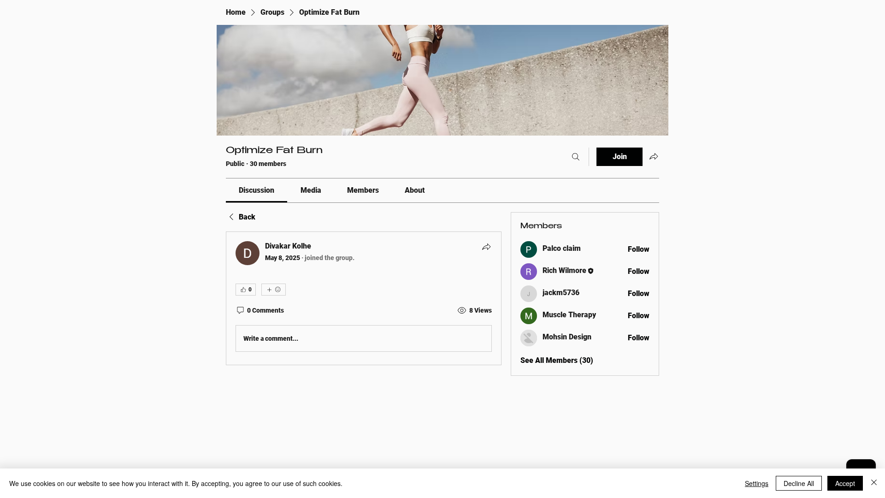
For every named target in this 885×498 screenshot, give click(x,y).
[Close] (873, 483)
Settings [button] (756, 483)
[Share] (486, 246)
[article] (364, 298)
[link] (256, 190)
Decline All (799, 483)
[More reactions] (273, 290)
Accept (845, 483)
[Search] (575, 157)
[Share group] (653, 156)
